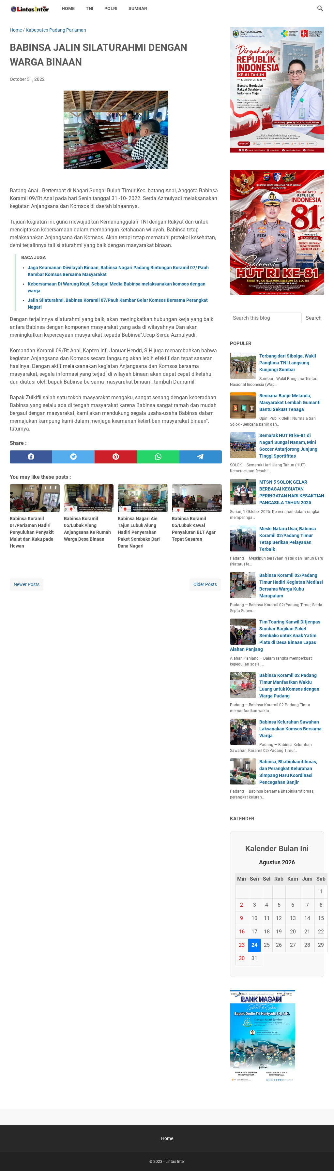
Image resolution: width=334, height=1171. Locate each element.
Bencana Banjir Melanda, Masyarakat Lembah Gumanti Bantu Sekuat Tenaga (290, 402)
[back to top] (320, 1156)
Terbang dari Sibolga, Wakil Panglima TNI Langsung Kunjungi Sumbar (287, 362)
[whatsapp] (158, 456)
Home (68, 8)
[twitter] (73, 456)
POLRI (110, 8)
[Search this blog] (320, 8)
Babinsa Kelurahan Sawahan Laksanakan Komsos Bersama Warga (290, 728)
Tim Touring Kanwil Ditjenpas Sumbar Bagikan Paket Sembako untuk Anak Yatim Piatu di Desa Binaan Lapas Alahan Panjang (275, 635)
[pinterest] (116, 456)
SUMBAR (138, 8)
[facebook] (31, 456)
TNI (89, 8)
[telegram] (200, 456)
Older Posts (205, 584)
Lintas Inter (175, 1161)
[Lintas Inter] (30, 8)
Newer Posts (26, 584)
